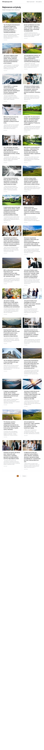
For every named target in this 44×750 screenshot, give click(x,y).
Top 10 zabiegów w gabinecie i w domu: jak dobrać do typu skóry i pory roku (11, 362)
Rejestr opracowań (31, 1)
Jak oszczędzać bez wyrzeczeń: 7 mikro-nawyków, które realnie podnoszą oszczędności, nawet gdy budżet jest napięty (32, 425)
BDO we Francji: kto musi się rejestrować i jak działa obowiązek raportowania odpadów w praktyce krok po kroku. (11, 120)
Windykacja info (7, 1)
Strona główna (39, 1)
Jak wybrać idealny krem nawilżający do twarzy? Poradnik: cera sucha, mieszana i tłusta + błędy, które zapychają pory (32, 303)
